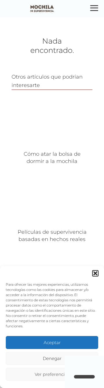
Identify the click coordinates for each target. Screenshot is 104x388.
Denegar (52, 358)
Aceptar (52, 342)
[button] (95, 273)
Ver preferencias (52, 374)
